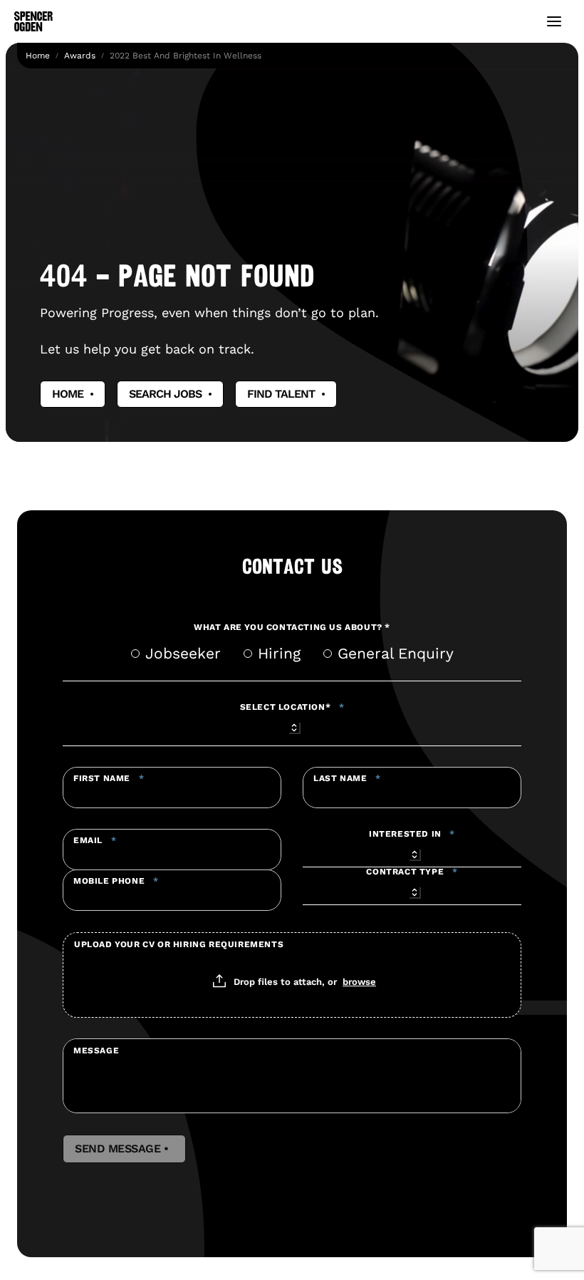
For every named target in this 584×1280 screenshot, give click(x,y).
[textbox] (172, 787)
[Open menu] (554, 21)
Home (38, 56)
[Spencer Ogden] (33, 21)
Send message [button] (124, 1149)
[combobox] (292, 725)
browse (359, 981)
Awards (79, 56)
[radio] (135, 653)
